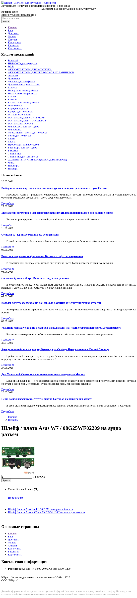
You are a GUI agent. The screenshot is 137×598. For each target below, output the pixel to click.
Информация (15, 497)
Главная (12, 27)
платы (11, 138)
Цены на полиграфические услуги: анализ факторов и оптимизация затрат (46, 398)
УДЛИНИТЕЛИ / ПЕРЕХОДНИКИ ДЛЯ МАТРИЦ (37, 159)
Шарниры (13, 165)
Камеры (12, 99)
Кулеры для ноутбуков (20, 111)
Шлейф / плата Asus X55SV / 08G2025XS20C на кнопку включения (46, 512)
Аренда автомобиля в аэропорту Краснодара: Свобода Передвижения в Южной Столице (55, 349)
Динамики (14, 78)
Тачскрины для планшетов (23, 156)
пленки (12, 141)
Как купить (14, 42)
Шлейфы (13, 168)
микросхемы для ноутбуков (23, 126)
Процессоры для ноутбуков (23, 144)
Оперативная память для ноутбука (27, 132)
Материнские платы (19, 114)
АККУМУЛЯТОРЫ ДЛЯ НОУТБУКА (30, 69)
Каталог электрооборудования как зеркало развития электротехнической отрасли (51, 302)
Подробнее (7, 203)
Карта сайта (15, 48)
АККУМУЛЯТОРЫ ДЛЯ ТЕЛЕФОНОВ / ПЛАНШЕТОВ (41, 72)
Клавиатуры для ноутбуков (23, 102)
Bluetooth (13, 60)
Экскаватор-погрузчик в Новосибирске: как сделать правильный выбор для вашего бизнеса (57, 212)
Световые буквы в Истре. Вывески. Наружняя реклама (35, 278)
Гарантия (13, 45)
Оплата (12, 36)
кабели (12, 96)
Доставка (13, 33)
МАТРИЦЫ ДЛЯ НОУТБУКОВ (26, 117)
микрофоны (15, 129)
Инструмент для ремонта (22, 93)
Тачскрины (14, 153)
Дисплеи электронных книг (24, 84)
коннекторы (15, 105)
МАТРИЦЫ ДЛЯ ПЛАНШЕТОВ (27, 120)
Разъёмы (13, 150)
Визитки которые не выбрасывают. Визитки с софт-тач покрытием (42, 256)
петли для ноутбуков (19, 135)
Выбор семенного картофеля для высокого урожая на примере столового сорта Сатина (54, 188)
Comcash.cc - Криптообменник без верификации (30, 234)
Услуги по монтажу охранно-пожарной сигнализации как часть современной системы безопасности (61, 327)
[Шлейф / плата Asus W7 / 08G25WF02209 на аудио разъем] (18, 473)
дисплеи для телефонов (21, 81)
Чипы (11, 162)
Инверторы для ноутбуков (23, 90)
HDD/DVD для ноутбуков (22, 63)
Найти (6, 21)
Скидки (12, 39)
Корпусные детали (18, 108)
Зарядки (12, 87)
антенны (13, 75)
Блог (10, 30)
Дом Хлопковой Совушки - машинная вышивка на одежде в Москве (43, 374)
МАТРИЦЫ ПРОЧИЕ (20, 123)
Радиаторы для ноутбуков (22, 147)
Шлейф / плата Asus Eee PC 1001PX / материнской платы (40, 509)
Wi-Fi (11, 66)
